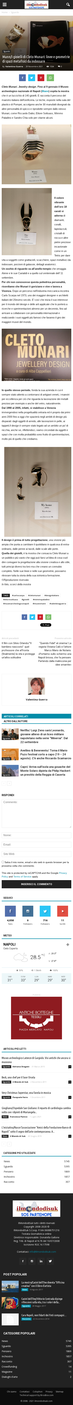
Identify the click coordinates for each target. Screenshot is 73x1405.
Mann (45, 91)
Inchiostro (9, 1176)
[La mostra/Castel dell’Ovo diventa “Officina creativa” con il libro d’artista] (10, 1286)
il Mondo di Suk (20, 1082)
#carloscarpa (18, 595)
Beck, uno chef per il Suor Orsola (18, 1077)
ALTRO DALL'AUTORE (16, 721)
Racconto (9, 1181)
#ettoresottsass (10, 599)
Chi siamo (11, 1391)
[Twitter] (50, 1261)
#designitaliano (51, 595)
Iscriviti (62, 907)
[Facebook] (22, 1261)
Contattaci (25, 1391)
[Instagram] (32, 1261)
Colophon (37, 1391)
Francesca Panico (18, 1116)
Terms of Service (22, 876)
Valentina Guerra (14, 66)
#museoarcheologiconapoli (16, 603)
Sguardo (6, 51)
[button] (68, 4)
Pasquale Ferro (20, 1097)
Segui (28, 907)
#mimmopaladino (41, 599)
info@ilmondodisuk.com (43, 1251)
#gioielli (25, 599)
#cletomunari (34, 595)
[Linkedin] (41, 1261)
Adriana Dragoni (21, 1066)
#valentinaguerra (58, 603)
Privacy (49, 1391)
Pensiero (8, 1171)
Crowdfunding (9, 1366)
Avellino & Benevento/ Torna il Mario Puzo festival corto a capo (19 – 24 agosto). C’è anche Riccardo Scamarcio (45, 754)
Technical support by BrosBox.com (36, 1395)
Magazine (7, 1371)
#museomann (39, 603)
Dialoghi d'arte (10, 1376)
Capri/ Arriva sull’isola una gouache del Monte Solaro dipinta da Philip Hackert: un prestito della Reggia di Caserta (45, 770)
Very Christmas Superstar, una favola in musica (26, 1092)
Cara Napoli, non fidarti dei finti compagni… (43, 1315)
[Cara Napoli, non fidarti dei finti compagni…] (10, 1319)
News (5, 1117)
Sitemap (59, 1391)
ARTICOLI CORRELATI (16, 716)
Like (10, 907)
